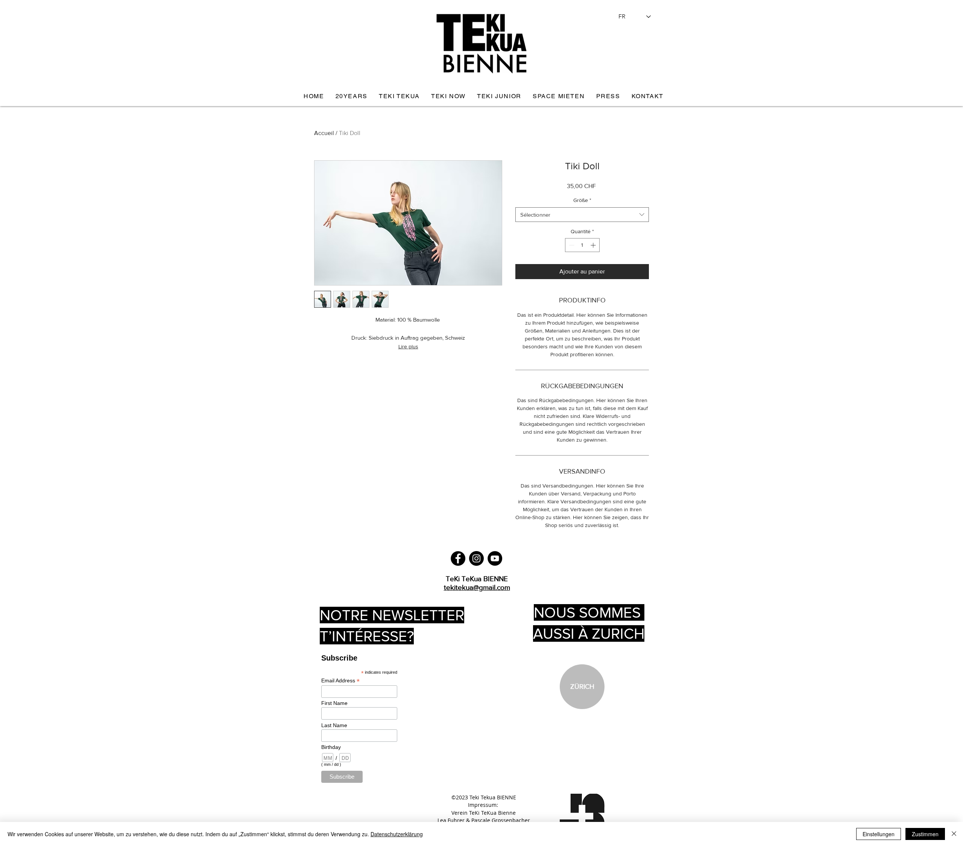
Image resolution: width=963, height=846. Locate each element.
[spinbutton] (582, 245)
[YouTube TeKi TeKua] (495, 558)
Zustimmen (925, 834)
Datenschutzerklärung (397, 834)
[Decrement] (571, 245)
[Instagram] (476, 558)
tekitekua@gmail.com (477, 587)
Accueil (324, 133)
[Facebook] (458, 558)
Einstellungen (879, 834)
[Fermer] (953, 834)
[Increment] (593, 245)
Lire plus (408, 346)
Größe (582, 200)
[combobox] (582, 214)
